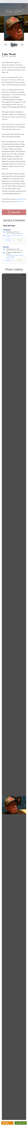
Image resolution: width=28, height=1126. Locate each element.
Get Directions (8, 240)
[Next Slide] (24, 805)
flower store (19, 201)
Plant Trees (19, 240)
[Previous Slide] (3, 805)
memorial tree (21, 199)
